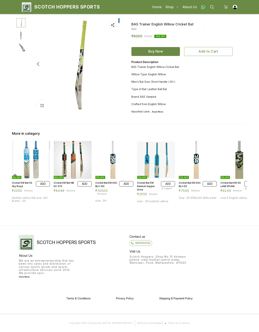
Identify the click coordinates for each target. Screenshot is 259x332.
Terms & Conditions (179, 323)
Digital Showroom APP (117, 323)
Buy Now (155, 51)
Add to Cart (208, 51)
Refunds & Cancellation (150, 323)
